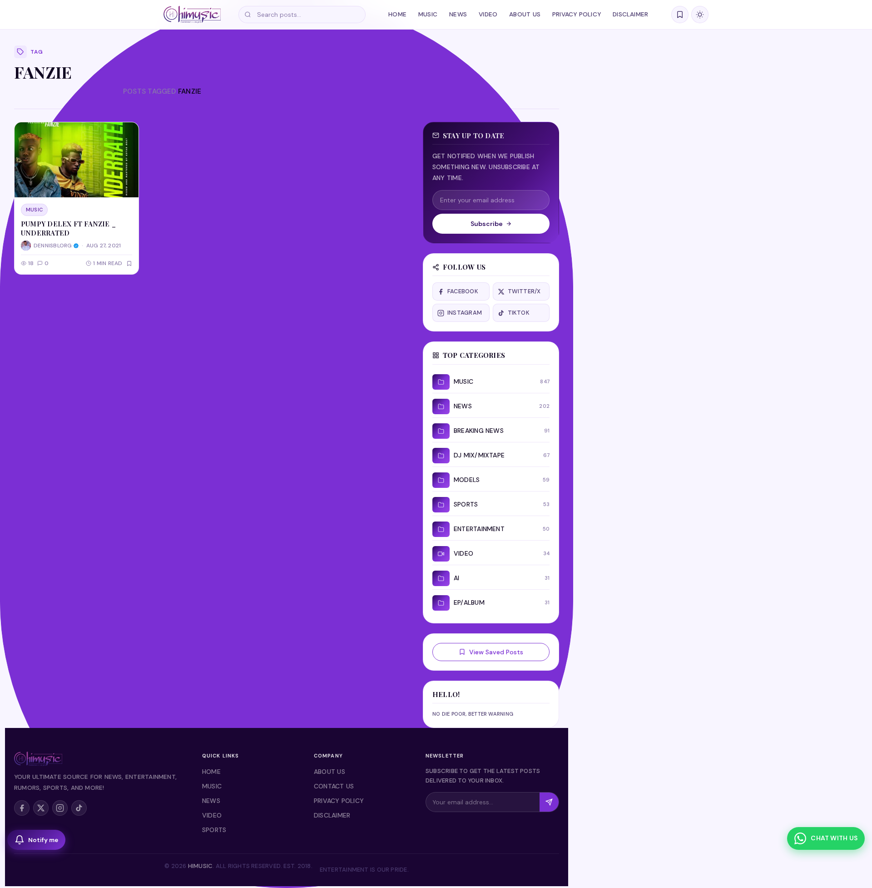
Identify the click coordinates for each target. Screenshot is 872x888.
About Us (524, 14)
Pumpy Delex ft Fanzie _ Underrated (68, 228)
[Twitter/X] (41, 808)
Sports (214, 830)
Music (427, 14)
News (458, 14)
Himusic (200, 866)
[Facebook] (22, 808)
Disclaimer (630, 14)
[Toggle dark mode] (699, 14)
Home (397, 14)
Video (488, 14)
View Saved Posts (496, 652)
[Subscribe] (549, 802)
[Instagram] (60, 808)
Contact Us (334, 786)
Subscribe (487, 224)
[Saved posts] (680, 14)
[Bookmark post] (129, 263)
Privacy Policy (576, 14)
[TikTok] (79, 808)
